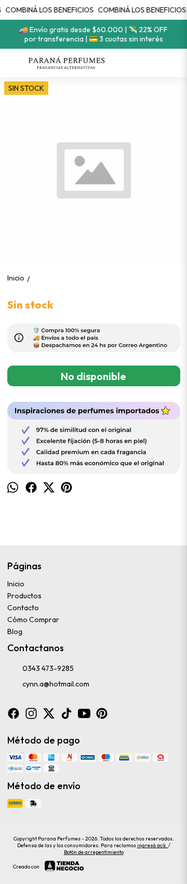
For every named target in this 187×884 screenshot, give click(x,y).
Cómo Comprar (33, 619)
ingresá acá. (152, 845)
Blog (14, 631)
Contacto (23, 607)
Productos (24, 595)
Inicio (15, 583)
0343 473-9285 (48, 668)
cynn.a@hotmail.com (55, 684)
